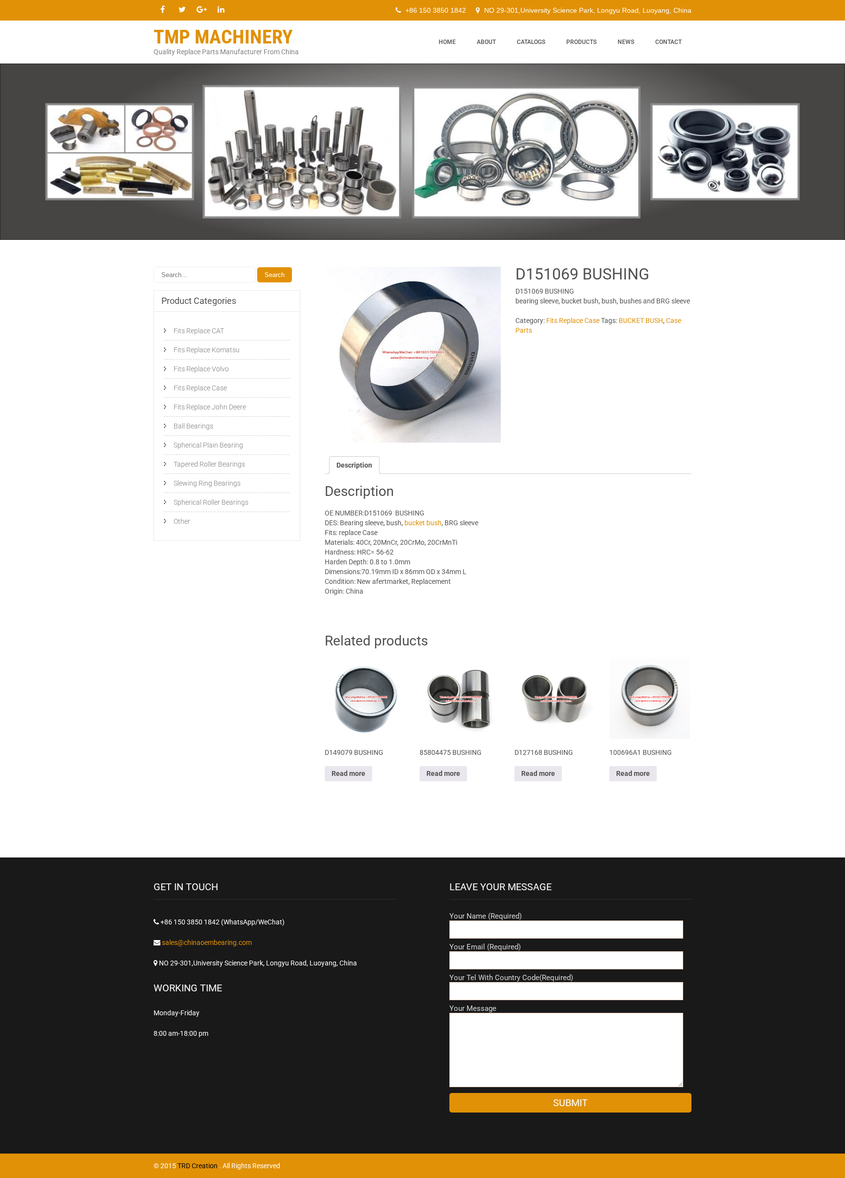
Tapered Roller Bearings (209, 464)
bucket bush (422, 523)
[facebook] (162, 10)
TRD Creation (198, 1166)
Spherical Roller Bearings (211, 502)
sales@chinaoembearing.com (207, 942)
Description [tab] (354, 465)
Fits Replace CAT (199, 331)
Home (447, 42)
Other (182, 521)
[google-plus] (201, 10)
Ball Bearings (193, 426)
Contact (668, 42)
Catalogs (531, 42)
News (626, 42)
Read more (348, 773)
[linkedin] (221, 10)
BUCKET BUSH (641, 320)
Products (581, 42)
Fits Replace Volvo (201, 369)
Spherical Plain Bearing (208, 445)
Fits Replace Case (573, 320)
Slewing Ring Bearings (207, 483)
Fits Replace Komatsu (207, 350)
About (486, 42)
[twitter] (182, 10)
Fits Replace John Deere (210, 407)
